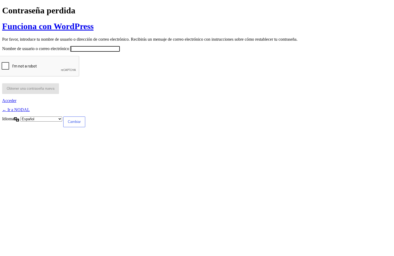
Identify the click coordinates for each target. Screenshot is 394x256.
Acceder (9, 100)
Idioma (8, 118)
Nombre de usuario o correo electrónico (35, 48)
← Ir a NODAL (16, 109)
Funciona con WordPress (48, 26)
